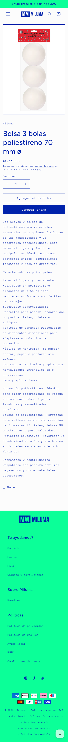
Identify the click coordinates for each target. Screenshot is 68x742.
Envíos (12, 556)
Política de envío (36, 722)
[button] (8, 14)
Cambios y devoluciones (25, 574)
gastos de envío (44, 166)
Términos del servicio (36, 728)
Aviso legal (17, 643)
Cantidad (9, 176)
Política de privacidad (25, 625)
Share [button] (11, 487)
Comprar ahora (34, 209)
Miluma (21, 710)
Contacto (14, 548)
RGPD (11, 652)
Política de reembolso (36, 734)
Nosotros (14, 600)
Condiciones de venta (24, 661)
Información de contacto (46, 716)
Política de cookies (23, 634)
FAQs (11, 565)
